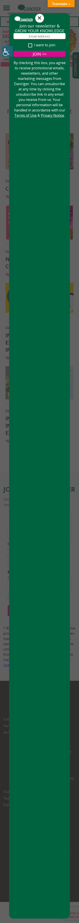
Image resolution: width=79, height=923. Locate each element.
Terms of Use (25, 115)
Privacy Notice (52, 115)
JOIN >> (40, 54)
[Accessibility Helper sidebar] (7, 51)
